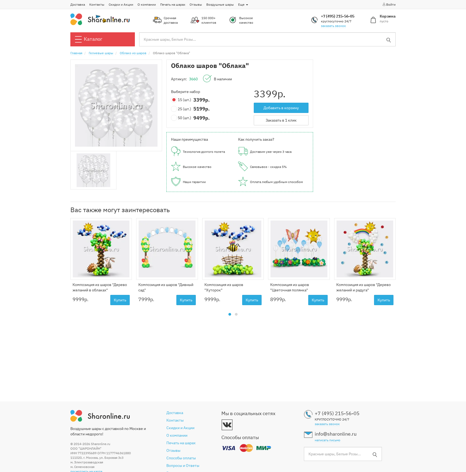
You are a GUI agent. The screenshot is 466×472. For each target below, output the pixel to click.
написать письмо (327, 440)
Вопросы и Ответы (182, 465)
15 (184, 99)
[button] (230, 314)
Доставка (77, 4)
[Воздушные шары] (100, 18)
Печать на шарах (172, 4)
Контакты (96, 4)
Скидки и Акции (121, 4)
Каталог (93, 39)
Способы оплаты (181, 458)
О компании (147, 4)
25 (184, 108)
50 (184, 117)
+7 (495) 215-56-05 (337, 16)
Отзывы (196, 4)
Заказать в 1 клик (281, 120)
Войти (391, 4)
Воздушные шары (220, 4)
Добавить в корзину (281, 107)
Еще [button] (241, 4)
